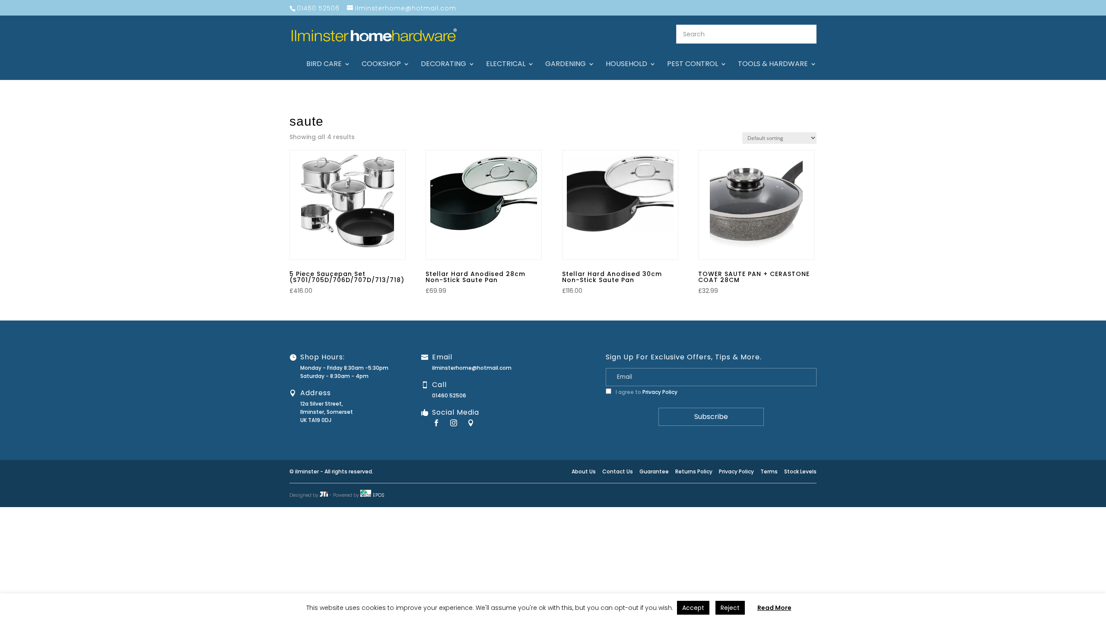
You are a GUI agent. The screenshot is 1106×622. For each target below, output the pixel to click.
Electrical (505, 65)
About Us (584, 471)
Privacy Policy (659, 392)
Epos (379, 495)
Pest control (692, 65)
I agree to (645, 392)
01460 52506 (449, 395)
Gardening (565, 65)
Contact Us (617, 471)
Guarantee (654, 471)
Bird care (324, 65)
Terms (769, 471)
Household (626, 65)
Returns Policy (693, 471)
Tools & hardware (773, 65)
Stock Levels (800, 471)
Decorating (443, 65)
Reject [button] (730, 607)
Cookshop (381, 65)
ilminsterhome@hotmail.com (472, 367)
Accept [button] (693, 607)
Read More (774, 607)
